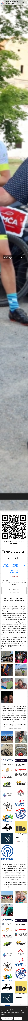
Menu (25, 2)
